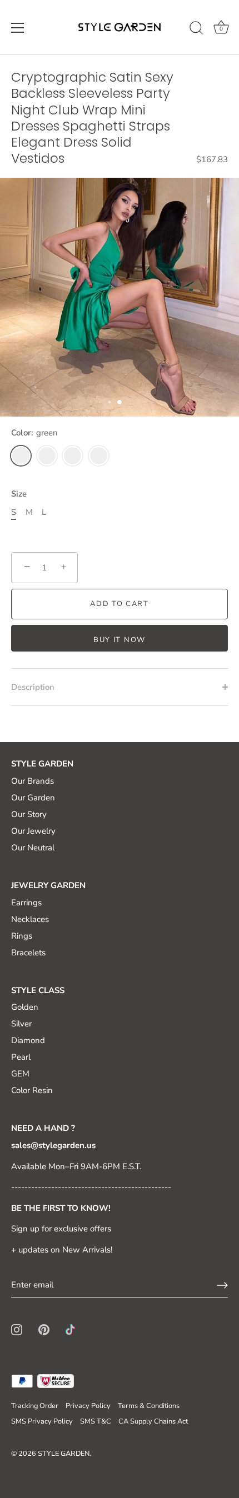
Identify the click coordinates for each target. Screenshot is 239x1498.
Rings (21, 935)
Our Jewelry (33, 830)
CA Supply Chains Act (153, 1421)
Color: (34, 433)
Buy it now (119, 640)
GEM (20, 1073)
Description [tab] (32, 687)
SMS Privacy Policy (42, 1421)
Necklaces (30, 919)
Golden (24, 1007)
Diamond (28, 1040)
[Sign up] (222, 1285)
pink (98, 455)
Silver (21, 1023)
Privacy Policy (88, 1406)
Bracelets (28, 952)
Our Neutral (32, 847)
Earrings (26, 902)
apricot (47, 455)
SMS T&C (95, 1421)
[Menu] (18, 28)
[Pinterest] (43, 1328)
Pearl (21, 1057)
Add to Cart (119, 604)
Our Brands (32, 780)
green (21, 455)
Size (19, 494)
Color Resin (32, 1090)
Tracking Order (34, 1406)
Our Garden (33, 797)
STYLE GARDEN (63, 1454)
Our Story (29, 814)
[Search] (196, 29)
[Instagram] (16, 1328)
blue (72, 455)
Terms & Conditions (149, 1406)
